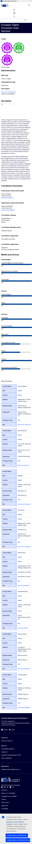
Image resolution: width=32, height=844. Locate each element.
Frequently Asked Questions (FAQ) (11, 755)
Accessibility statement (7, 749)
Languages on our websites (9, 796)
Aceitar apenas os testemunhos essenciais (18, 840)
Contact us (4, 790)
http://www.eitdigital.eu (24, 707)
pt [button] (14, 13)
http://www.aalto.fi (23, 628)
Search (14, 16)
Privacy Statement (6, 758)
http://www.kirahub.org (24, 668)
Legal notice (4, 805)
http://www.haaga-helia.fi (25, 424)
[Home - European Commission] (5, 5)
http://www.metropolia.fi (24, 546)
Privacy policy (5, 802)
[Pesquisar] (25, 20)
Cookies (3, 799)
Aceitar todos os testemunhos (16, 835)
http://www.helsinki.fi (23, 585)
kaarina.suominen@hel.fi (8, 210)
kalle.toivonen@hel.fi (7, 198)
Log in (14, 9)
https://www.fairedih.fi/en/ (8, 92)
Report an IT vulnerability (8, 793)
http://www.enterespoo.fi (25, 504)
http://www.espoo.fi (23, 465)
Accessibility (4, 808)
